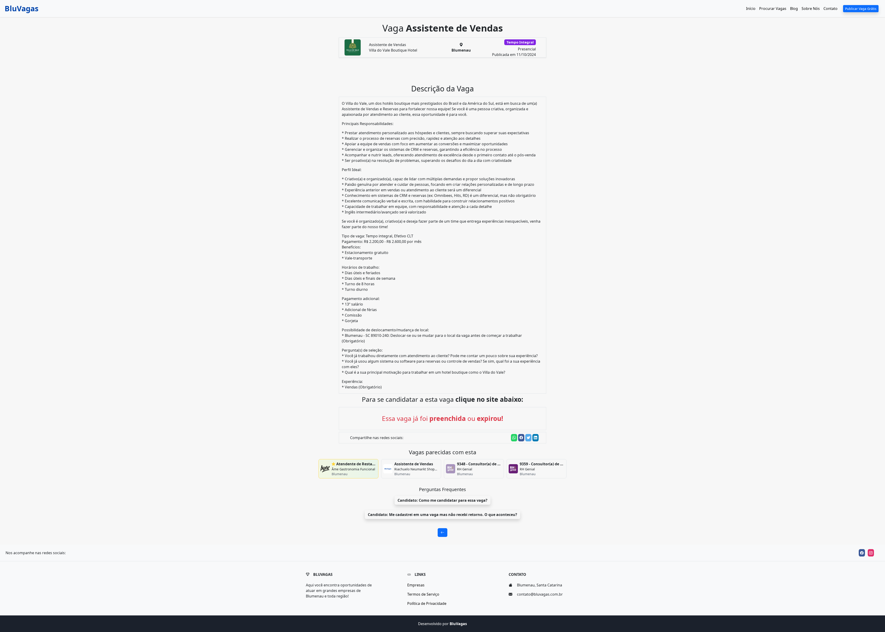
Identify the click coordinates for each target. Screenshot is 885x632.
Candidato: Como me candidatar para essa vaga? (442, 500)
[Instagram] (871, 552)
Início (750, 8)
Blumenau (461, 50)
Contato (830, 8)
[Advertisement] (445, 72)
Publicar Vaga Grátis (860, 8)
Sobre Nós (811, 8)
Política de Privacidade (426, 603)
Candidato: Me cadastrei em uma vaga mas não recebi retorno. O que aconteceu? (442, 514)
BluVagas (21, 8)
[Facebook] (862, 552)
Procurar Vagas (772, 8)
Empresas (416, 585)
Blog (794, 8)
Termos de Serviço (423, 594)
